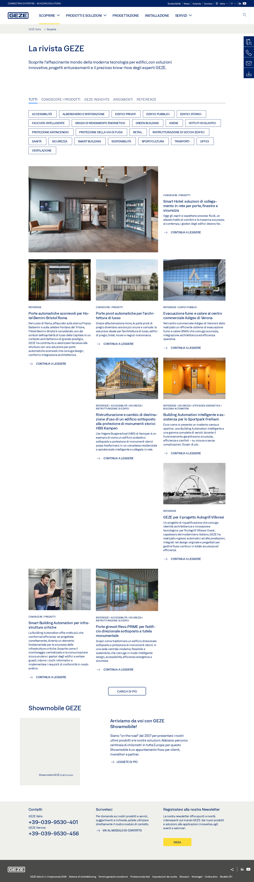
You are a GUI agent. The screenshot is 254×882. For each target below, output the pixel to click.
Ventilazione (41, 150)
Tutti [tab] (33, 99)
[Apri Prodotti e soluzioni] (105, 15)
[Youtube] (244, 3)
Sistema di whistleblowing (82, 876)
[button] (221, 3)
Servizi (181, 15)
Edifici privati (125, 114)
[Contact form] (249, 63)
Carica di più (127, 691)
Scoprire (47, 15)
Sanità (37, 141)
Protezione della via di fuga (101, 132)
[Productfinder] (249, 42)
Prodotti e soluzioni (84, 15)
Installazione (157, 15)
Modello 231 (226, 876)
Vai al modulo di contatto (122, 830)
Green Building (147, 123)
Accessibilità (42, 114)
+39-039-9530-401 (53, 822)
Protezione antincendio (50, 132)
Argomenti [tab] (123, 99)
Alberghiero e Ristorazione (84, 114)
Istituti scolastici (202, 123)
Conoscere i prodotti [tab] (61, 99)
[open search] (244, 15)
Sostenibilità (174, 3)
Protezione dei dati (140, 876)
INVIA (177, 842)
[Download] (249, 74)
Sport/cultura (153, 141)
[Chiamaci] (249, 53)
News (187, 3)
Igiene (173, 123)
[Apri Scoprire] (58, 15)
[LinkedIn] (240, 3)
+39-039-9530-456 (54, 833)
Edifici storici (190, 114)
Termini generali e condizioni (113, 876)
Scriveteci (104, 809)
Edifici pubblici (158, 114)
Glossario (184, 876)
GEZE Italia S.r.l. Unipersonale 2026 (48, 876)
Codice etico (211, 876)
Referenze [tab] (147, 99)
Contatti (35, 809)
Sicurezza (59, 141)
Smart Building (89, 141)
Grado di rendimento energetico (100, 123)
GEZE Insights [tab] (97, 99)
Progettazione (125, 15)
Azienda (196, 3)
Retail (137, 132)
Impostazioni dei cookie (164, 876)
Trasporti (182, 141)
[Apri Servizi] (190, 15)
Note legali (197, 876)
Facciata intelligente (48, 123)
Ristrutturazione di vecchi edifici (179, 132)
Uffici (204, 141)
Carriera (208, 3)
